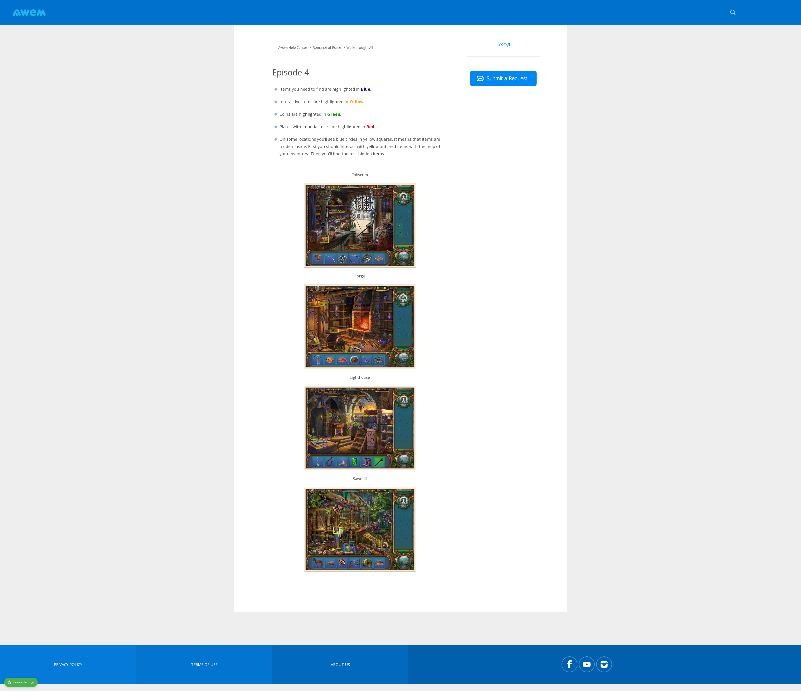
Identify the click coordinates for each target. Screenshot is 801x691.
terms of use (204, 664)
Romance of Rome (327, 47)
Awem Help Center (292, 47)
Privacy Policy (68, 664)
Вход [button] (503, 44)
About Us (340, 664)
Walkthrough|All (359, 47)
